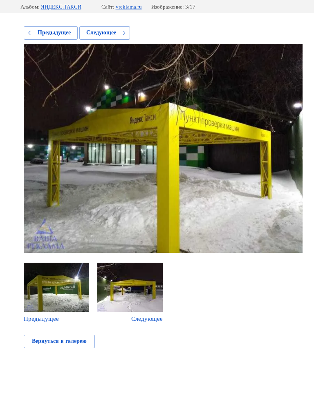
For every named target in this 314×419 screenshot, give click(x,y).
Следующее (101, 32)
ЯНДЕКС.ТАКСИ (61, 7)
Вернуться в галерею (59, 341)
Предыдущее (54, 32)
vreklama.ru (129, 7)
